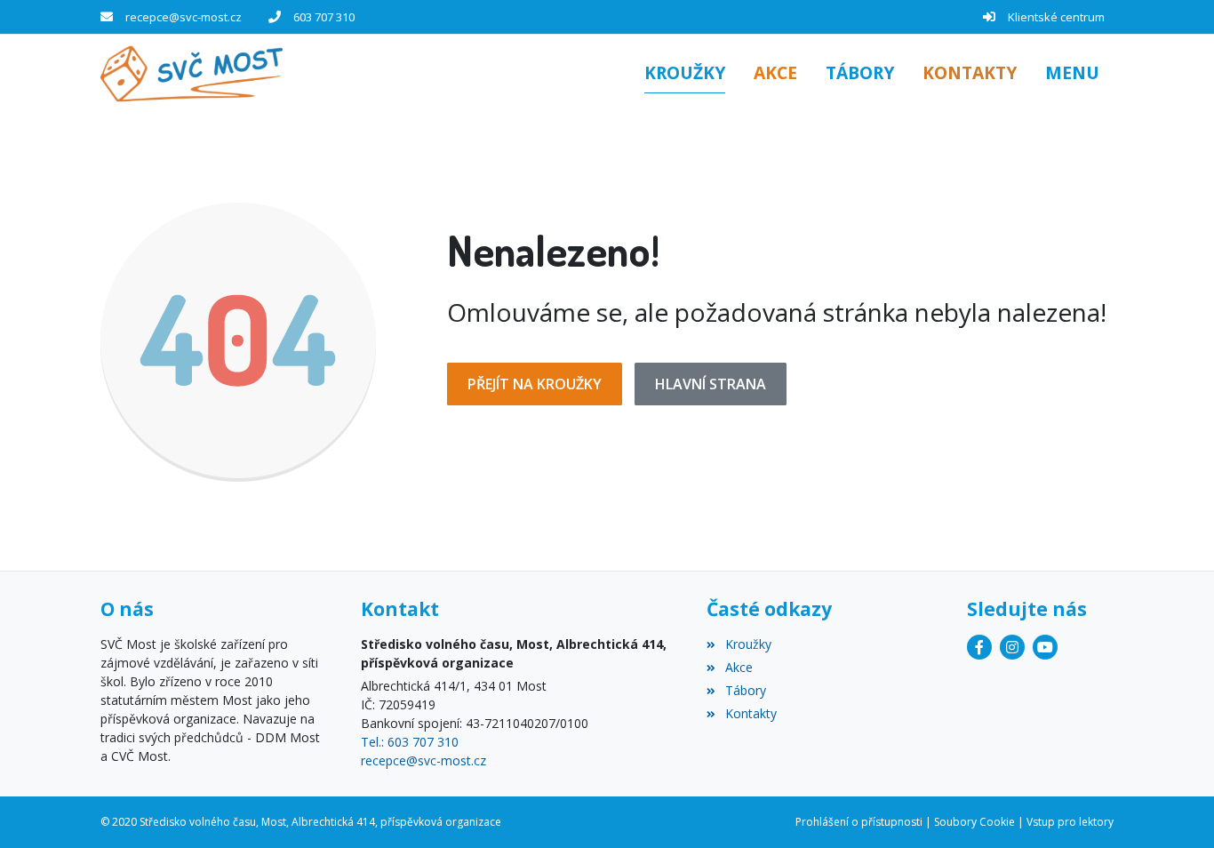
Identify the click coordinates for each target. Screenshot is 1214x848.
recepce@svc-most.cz (183, 17)
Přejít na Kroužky (534, 384)
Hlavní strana (710, 384)
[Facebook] (979, 647)
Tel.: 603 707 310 (410, 741)
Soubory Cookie (974, 821)
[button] (1072, 74)
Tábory (745, 690)
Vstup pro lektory (1070, 821)
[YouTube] (1045, 647)
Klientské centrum (1056, 17)
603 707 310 (324, 17)
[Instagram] (1012, 647)
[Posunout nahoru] (1174, 808)
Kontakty (750, 713)
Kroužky (748, 644)
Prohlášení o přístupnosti (858, 821)
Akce (738, 667)
